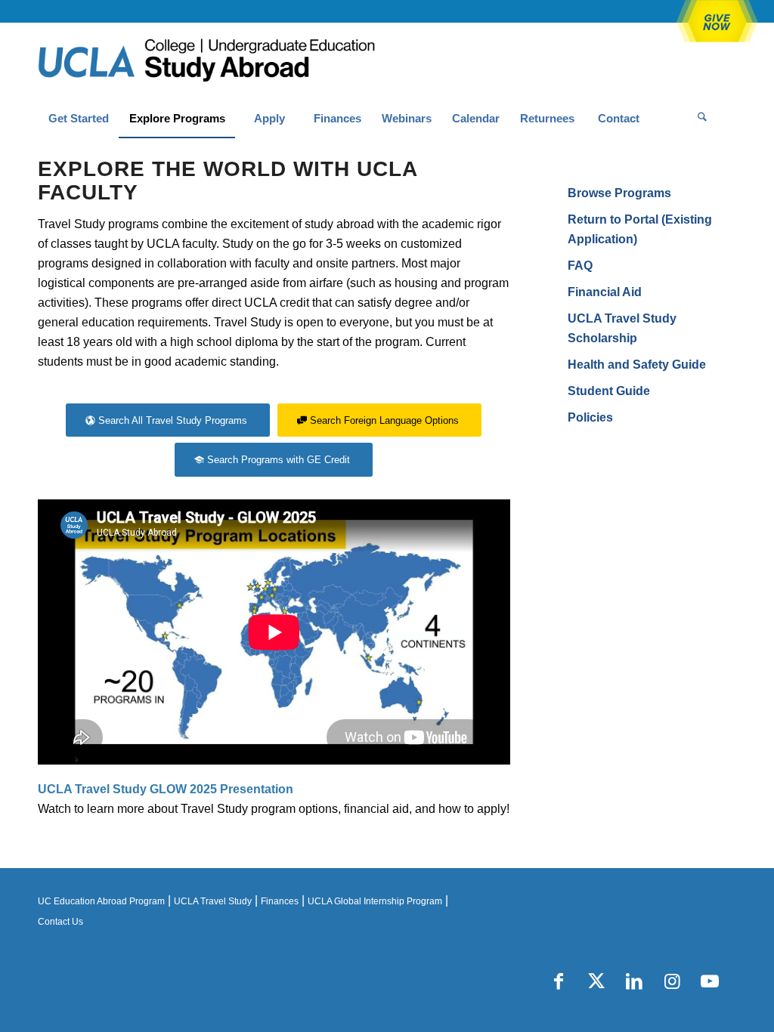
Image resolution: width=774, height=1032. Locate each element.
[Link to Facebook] (558, 981)
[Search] (702, 118)
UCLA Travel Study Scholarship (622, 328)
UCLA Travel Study (213, 901)
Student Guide (609, 391)
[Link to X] (596, 981)
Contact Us (60, 921)
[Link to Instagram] (672, 981)
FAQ (580, 265)
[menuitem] (78, 118)
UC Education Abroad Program (101, 901)
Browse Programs (619, 193)
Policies (590, 417)
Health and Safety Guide (637, 364)
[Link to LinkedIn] (634, 981)
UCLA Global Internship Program (375, 901)
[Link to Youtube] (709, 981)
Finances (280, 901)
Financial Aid (605, 292)
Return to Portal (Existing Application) (640, 229)
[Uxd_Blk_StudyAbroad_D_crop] (245, 61)
